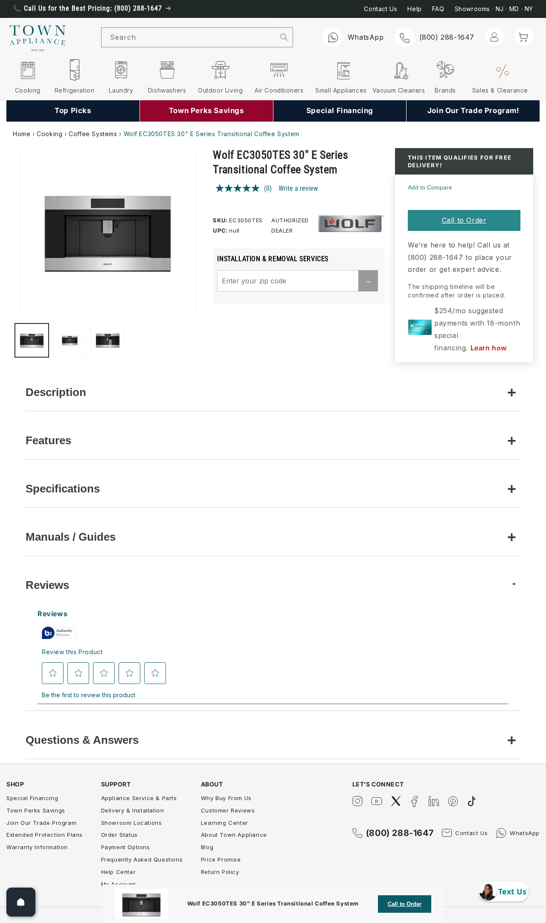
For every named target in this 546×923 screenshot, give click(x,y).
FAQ (438, 8)
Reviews (47, 585)
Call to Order (464, 220)
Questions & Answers (82, 740)
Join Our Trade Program (41, 822)
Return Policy (220, 871)
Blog (207, 847)
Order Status (119, 834)
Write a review (298, 188)
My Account (118, 884)
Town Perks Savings (35, 810)
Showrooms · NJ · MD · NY (494, 8)
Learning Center (224, 822)
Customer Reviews (228, 810)
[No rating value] (239, 188)
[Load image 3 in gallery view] (108, 340)
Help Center (118, 871)
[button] (523, 36)
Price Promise (221, 859)
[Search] (284, 37)
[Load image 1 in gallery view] (32, 340)
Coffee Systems (93, 133)
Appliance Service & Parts (139, 798)
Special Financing (32, 798)
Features (48, 440)
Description (56, 392)
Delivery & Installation (132, 810)
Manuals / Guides (71, 536)
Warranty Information (37, 847)
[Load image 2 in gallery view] (70, 340)
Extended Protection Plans (44, 834)
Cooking (49, 133)
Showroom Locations (131, 822)
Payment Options (125, 847)
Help (414, 8)
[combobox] (189, 37)
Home (21, 133)
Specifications (63, 488)
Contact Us (380, 8)
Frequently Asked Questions (142, 859)
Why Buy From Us (226, 798)
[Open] (20, 902)
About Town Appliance (234, 834)
